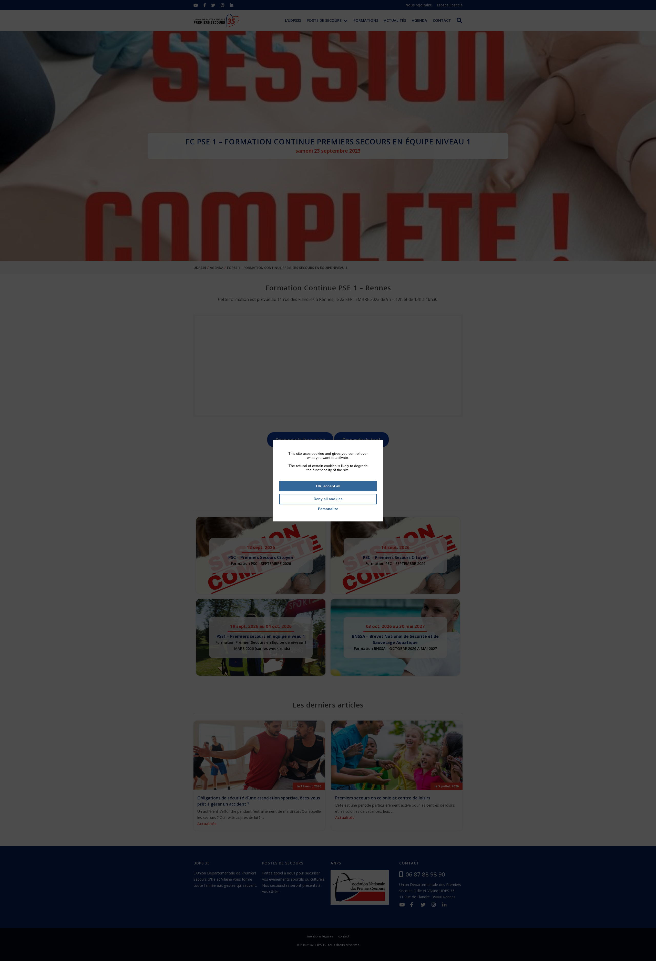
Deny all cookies (328, 499)
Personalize (328, 509)
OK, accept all (328, 486)
